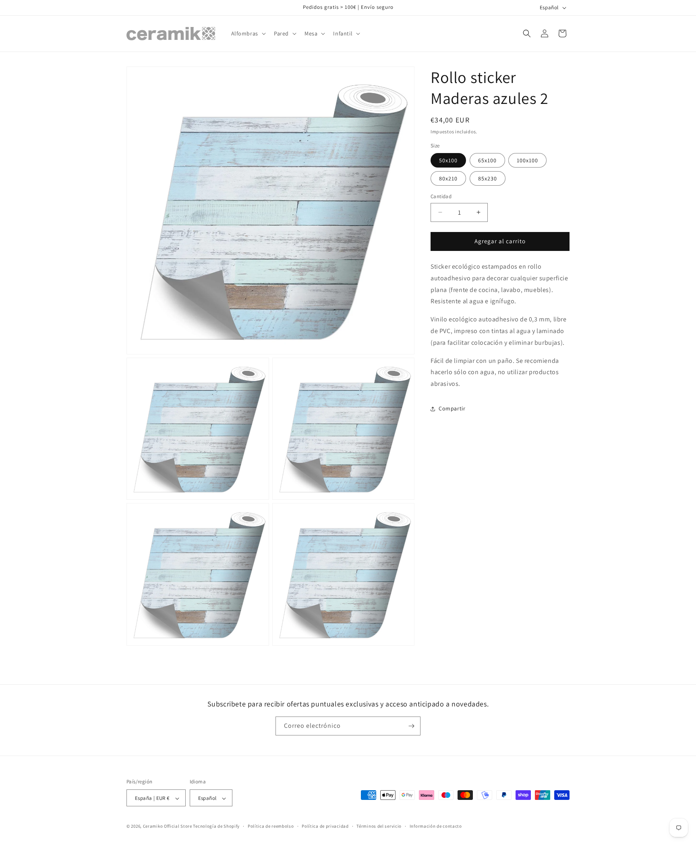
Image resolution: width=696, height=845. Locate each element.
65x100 (487, 160)
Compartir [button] (452, 408)
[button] (247, 33)
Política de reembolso (271, 826)
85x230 (487, 178)
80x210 (448, 178)
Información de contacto (436, 826)
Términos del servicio (379, 826)
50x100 (448, 160)
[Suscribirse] (411, 726)
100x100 (527, 160)
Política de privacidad (325, 826)
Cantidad (441, 196)
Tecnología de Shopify (216, 826)
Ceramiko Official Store (167, 826)
